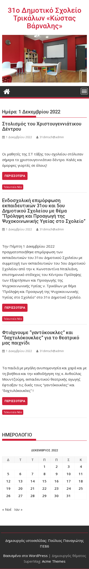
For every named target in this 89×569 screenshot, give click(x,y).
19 (8, 488)
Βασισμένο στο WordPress (25, 555)
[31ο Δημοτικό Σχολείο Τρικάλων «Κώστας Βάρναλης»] (6, 91)
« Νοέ (6, 509)
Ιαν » (18, 509)
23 (56, 488)
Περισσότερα (15, 176)
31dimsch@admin (52, 137)
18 (81, 481)
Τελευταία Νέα (13, 187)
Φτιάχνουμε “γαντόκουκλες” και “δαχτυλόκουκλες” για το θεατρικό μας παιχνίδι (40, 338)
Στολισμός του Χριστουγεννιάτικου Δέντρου (41, 126)
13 (20, 481)
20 (20, 488)
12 (8, 481)
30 (56, 495)
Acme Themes (54, 561)
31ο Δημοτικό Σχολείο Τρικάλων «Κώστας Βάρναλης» (44, 18)
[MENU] (84, 91)
